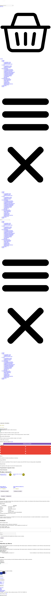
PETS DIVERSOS (5, 68)
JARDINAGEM (6, 214)
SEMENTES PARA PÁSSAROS (9, 72)
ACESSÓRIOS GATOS (8, 65)
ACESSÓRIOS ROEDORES (8, 204)
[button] (25, 139)
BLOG (3, 86)
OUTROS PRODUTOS (6, 78)
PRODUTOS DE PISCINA (8, 83)
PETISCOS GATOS (7, 67)
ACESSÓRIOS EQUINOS (8, 69)
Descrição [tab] (3, 496)
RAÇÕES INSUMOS (7, 79)
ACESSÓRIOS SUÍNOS (8, 74)
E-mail (1, 534)
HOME (3, 60)
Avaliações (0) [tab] (8, 496)
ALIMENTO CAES (7, 63)
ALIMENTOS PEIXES (8, 75)
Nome (1, 560)
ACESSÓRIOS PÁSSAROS (8, 70)
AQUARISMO (6, 76)
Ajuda (12, 441)
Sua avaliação (2, 526)
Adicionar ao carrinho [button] (4, 491)
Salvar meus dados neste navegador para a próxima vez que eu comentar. (12, 536)
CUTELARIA (6, 81)
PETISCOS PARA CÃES (8, 195)
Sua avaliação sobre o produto (5, 527)
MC (6, 593)
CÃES (3, 61)
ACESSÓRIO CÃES (7, 62)
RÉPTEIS (5, 77)
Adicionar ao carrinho (27, 443)
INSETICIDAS (6, 84)
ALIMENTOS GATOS (8, 66)
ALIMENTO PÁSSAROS (8, 71)
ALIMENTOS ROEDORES (8, 205)
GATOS (3, 196)
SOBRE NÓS (4, 85)
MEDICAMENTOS (7, 80)
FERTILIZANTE (7, 213)
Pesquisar (1, 5)
